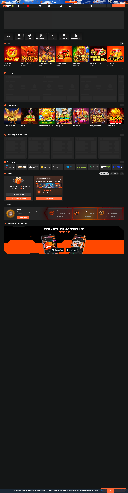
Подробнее (102, 490)
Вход (109, 6)
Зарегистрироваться (118, 6)
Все (122, 43)
